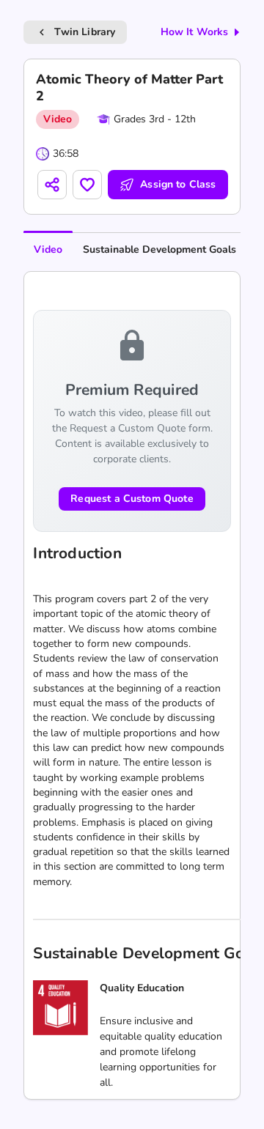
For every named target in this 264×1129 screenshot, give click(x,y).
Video (48, 249)
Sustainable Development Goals (159, 249)
